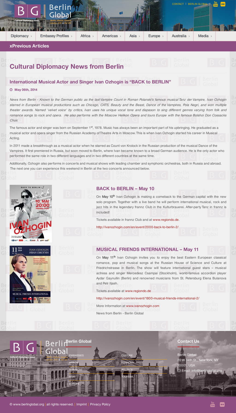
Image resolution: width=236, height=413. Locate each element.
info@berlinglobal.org (207, 370)
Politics (127, 370)
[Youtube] (216, 4)
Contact (178, 4)
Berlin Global (198, 4)
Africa (85, 36)
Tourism (127, 377)
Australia (179, 36)
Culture (127, 355)
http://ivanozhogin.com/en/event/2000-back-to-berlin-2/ (137, 227)
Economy (127, 363)
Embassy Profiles (54, 36)
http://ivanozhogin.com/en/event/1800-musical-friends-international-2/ (147, 298)
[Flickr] (223, 4)
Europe (154, 36)
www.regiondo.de (166, 219)
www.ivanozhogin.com (142, 306)
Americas (110, 36)
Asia (133, 36)
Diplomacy (20, 36)
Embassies (76, 355)
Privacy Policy (100, 404)
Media (203, 36)
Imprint (82, 404)
